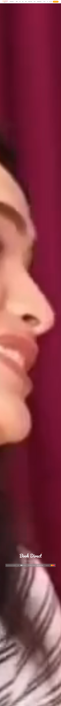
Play (22, 1)
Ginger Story (30, 1)
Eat (19, 1)
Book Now (52, 565)
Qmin (34, 1)
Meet (26, 1)
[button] (48, 565)
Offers (17, 1)
